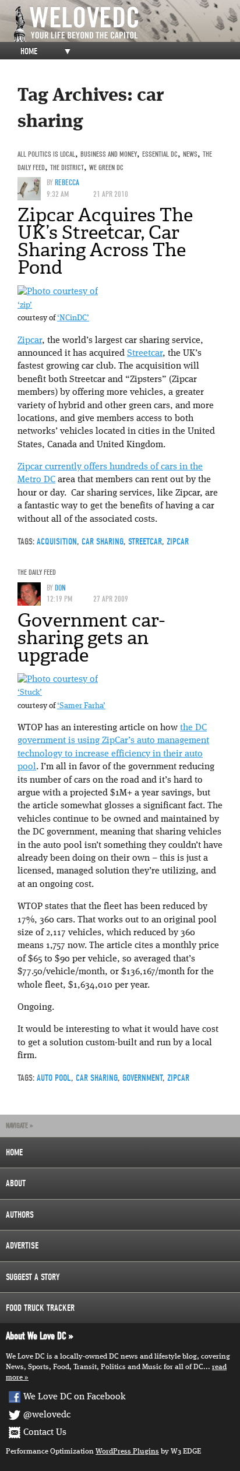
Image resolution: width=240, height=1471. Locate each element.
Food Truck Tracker (40, 1308)
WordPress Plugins (127, 1451)
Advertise (22, 1245)
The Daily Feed (36, 572)
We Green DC (106, 167)
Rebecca (67, 183)
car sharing (102, 541)
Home (28, 51)
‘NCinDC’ (73, 318)
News (190, 154)
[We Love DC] (126, 24)
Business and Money (108, 154)
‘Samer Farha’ (81, 706)
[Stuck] (57, 679)
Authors (20, 1215)
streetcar (145, 541)
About (16, 1183)
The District (67, 167)
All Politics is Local (46, 154)
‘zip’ (24, 305)
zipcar (178, 541)
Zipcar (29, 340)
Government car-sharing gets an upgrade (91, 637)
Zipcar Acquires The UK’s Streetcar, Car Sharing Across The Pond (105, 241)
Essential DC (160, 154)
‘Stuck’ (29, 692)
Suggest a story (33, 1277)
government (142, 1078)
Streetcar (145, 353)
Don (60, 588)
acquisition (57, 541)
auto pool (54, 1078)
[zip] (57, 291)
